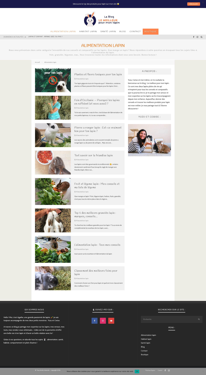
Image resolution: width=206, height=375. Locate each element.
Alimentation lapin (63, 31)
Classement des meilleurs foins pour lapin (96, 272)
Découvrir (194, 4)
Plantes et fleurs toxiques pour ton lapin (48, 37)
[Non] (203, 371)
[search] (198, 319)
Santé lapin (108, 31)
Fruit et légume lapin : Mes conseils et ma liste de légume (97, 185)
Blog (122, 31)
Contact (135, 31)
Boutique (150, 31)
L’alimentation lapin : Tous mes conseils (97, 245)
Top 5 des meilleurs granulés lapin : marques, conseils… (95, 214)
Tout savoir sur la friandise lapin (93, 155)
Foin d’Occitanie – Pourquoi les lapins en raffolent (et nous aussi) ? (97, 102)
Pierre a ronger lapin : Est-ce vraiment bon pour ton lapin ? (98, 129)
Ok (137, 371)
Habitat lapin (88, 31)
